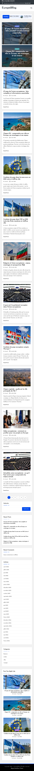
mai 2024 (6, 634)
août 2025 (6, 599)
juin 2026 (6, 572)
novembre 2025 (7, 590)
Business (6, 653)
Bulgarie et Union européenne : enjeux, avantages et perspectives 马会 (16, 542)
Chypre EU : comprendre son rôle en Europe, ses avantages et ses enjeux (17, 54)
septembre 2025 (8, 596)
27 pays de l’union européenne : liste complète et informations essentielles (17, 31)
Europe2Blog (9, 8)
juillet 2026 (6, 569)
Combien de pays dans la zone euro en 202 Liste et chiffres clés (16, 532)
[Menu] (31, 7)
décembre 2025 (7, 587)
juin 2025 (6, 605)
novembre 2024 (7, 623)
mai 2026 (6, 575)
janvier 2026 (7, 584)
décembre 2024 (7, 620)
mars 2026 (6, 581)
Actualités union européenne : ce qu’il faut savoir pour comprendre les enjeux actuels (16, 474)
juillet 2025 (6, 602)
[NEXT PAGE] (25, 497)
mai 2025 (6, 608)
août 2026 (6, 566)
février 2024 (7, 640)
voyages (17, 26)
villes (5, 659)
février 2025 (7, 617)
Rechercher (6, 503)
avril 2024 (6, 637)
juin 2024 (6, 632)
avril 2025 (6, 611)
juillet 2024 (6, 629)
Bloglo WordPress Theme (17, 768)
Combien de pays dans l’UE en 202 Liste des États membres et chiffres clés (15, 221)
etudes (5, 656)
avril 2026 (6, 578)
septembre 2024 (8, 626)
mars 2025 (6, 614)
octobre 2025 (7, 593)
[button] (17, 40)
